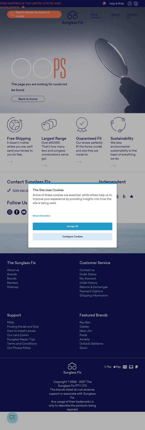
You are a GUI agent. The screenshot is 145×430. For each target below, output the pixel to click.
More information (41, 216)
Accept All (72, 226)
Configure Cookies (72, 236)
